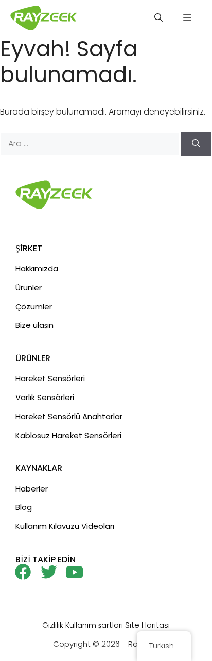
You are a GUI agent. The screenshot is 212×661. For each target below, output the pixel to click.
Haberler (31, 488)
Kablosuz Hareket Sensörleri (68, 435)
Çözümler (33, 306)
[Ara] (196, 144)
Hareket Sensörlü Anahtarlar (68, 416)
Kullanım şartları (94, 624)
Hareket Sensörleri (50, 378)
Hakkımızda (36, 268)
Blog (23, 507)
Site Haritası (147, 624)
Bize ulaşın (34, 324)
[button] (158, 18)
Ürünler (28, 287)
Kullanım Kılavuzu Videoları (64, 526)
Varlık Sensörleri (44, 397)
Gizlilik (52, 624)
